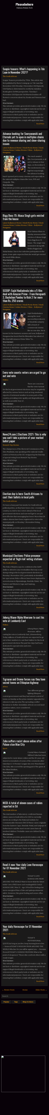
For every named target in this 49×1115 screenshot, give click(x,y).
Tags (16, 1002)
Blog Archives (28, 1002)
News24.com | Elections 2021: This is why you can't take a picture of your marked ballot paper (24, 437)
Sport (5, 748)
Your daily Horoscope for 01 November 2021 (22, 928)
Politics (5, 380)
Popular (6, 1002)
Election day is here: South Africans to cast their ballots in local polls (22, 495)
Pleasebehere (24, 4)
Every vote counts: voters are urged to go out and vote (24, 374)
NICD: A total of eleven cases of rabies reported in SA (22, 804)
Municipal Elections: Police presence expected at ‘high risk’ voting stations (22, 557)
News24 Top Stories (11, 445)
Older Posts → (41, 990)
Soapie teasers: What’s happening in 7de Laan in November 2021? (24, 70)
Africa (5, 687)
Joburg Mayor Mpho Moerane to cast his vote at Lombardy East (23, 619)
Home (25, 990)
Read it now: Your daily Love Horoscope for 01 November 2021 (23, 866)
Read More (40, 124)
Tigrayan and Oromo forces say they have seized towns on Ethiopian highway (24, 680)
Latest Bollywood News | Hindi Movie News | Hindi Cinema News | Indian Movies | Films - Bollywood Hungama (23, 150)
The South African (10, 76)
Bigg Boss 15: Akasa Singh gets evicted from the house (23, 217)
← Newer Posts (8, 990)
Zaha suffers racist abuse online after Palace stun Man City (22, 742)
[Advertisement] (24, 38)
